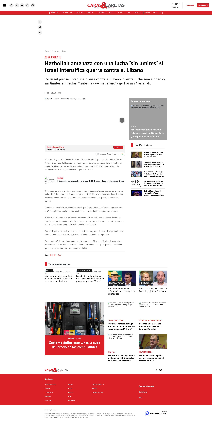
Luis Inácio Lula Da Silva (116, 283)
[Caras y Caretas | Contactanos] (164, 370)
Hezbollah (53, 255)
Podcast (94, 388)
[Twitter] (40, 27)
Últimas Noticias (50, 384)
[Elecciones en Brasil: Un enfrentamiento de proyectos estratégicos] (122, 286)
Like (128, 12)
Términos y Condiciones (51, 410)
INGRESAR (190, 5)
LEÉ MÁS (60, 178)
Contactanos (143, 392)
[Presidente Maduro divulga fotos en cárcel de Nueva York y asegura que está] (90, 273)
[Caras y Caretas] (56, 372)
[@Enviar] (40, 32)
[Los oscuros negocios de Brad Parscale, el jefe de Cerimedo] (153, 286)
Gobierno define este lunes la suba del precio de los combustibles (74, 344)
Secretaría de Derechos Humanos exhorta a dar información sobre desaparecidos (150, 327)
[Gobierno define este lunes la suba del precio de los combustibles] (74, 318)
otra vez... (49, 270)
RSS (140, 397)
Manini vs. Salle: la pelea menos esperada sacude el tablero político (154, 154)
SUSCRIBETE (203, 5)
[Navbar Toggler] (6, 5)
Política (54, 12)
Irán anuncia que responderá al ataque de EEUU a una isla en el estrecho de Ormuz (90, 181)
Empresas (138, 12)
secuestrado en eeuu (84, 270)
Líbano (59, 255)
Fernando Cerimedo (147, 283)
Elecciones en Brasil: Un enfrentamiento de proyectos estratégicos (121, 291)
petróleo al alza (74, 338)
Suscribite (118, 147)
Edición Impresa (97, 392)
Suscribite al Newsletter (146, 386)
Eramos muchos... (145, 352)
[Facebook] (40, 22)
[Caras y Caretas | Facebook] (17, 5)
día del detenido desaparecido (150, 320)
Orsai (111, 12)
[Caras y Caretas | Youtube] (33, 5)
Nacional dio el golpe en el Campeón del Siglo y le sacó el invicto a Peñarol (153, 183)
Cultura (120, 12)
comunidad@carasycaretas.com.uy (60, 415)
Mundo (102, 12)
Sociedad (79, 12)
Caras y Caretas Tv (153, 12)
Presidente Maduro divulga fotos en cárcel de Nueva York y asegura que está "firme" (147, 133)
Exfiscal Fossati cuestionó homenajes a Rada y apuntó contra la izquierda (154, 193)
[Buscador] (11, 5)
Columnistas (67, 12)
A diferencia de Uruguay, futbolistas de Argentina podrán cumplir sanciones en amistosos (154, 175)
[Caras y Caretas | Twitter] (22, 5)
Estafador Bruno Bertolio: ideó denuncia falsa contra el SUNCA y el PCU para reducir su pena (154, 165)
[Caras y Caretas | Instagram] (27, 5)
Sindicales (91, 12)
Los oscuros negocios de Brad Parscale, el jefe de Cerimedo (153, 290)
